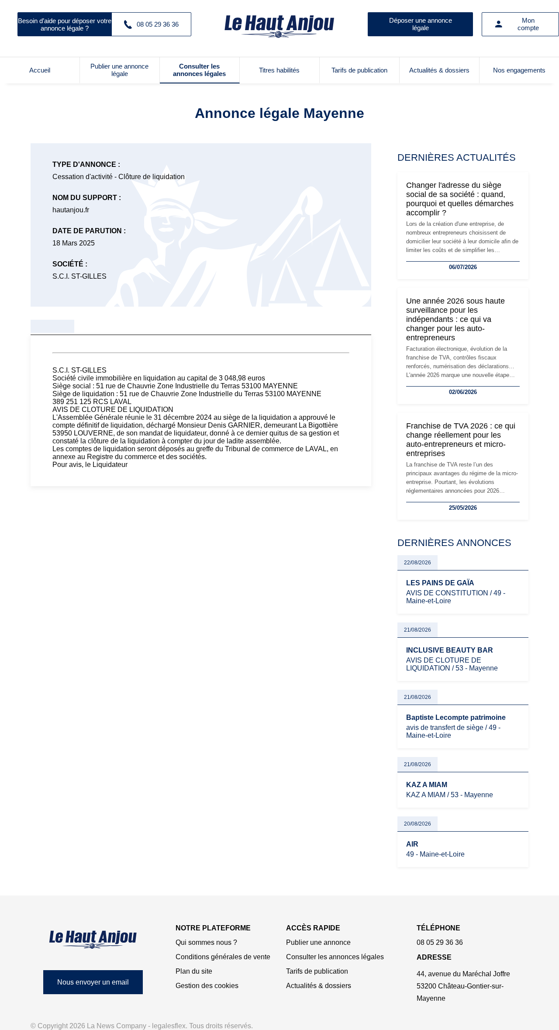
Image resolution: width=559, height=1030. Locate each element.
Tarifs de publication (359, 70)
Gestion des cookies (207, 985)
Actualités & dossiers (439, 70)
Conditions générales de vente (223, 957)
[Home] (93, 939)
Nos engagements (519, 70)
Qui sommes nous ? (206, 942)
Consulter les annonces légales (199, 69)
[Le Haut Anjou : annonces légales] (279, 24)
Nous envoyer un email (93, 982)
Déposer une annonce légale (420, 24)
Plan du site (194, 971)
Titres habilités (279, 70)
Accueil (39, 70)
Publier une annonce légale (119, 69)
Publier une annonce (318, 942)
